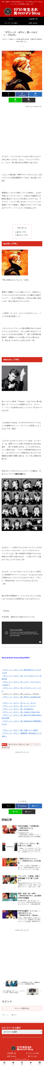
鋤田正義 (6, 747)
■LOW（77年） (22, 232)
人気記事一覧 (11, 1053)
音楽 (5, 744)
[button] (28, 100)
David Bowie (14, 744)
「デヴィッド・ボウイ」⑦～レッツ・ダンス (19, 703)
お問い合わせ (11, 1056)
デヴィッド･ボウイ (34, 744)
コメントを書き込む (22, 1008)
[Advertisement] (22, 130)
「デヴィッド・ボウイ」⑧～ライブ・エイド (19, 706)
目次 (19, 228)
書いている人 (32, 1056)
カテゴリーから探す (32, 1053)
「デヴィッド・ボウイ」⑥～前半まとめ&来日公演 (21, 697)
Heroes (23, 744)
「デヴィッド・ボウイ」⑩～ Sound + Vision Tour (21, 712)
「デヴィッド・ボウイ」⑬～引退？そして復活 (20, 730)
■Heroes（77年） (23, 235)
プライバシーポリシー (22, 1059)
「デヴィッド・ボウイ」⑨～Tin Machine (17, 709)
